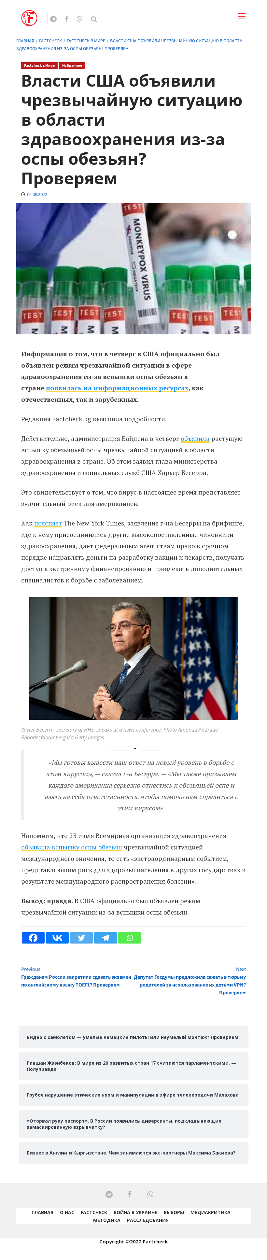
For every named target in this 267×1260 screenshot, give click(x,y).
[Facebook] (33, 938)
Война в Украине (135, 1212)
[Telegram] (105, 938)
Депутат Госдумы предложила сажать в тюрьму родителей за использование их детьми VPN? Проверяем (190, 981)
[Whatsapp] (129, 938)
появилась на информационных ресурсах (117, 388)
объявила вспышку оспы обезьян (71, 847)
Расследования (148, 1220)
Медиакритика (210, 1212)
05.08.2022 (37, 194)
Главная (42, 1212)
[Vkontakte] (57, 938)
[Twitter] (81, 938)
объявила (195, 438)
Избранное (72, 65)
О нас (67, 1212)
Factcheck (94, 1212)
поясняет (48, 523)
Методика (106, 1220)
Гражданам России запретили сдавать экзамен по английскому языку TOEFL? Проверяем (76, 977)
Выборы (174, 1212)
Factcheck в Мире (39, 65)
